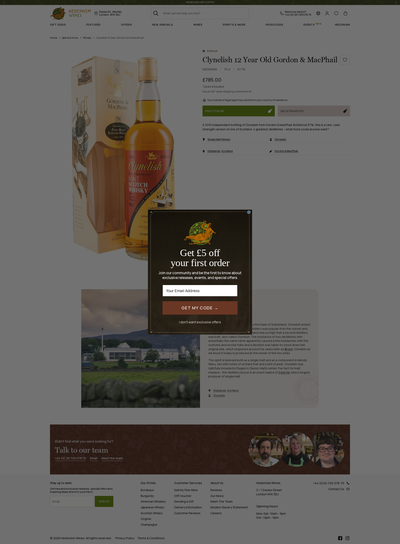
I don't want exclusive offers (200, 322)
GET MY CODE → (200, 308)
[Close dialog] (249, 212)
